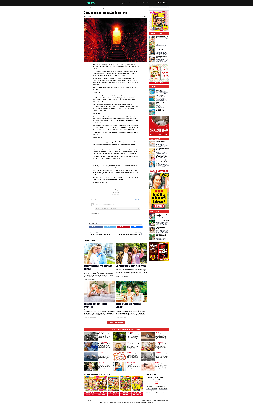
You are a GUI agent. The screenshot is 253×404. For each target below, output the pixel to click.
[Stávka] (102, 208)
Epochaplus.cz (152, 391)
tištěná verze (90, 392)
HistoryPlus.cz (162, 395)
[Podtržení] (100, 208)
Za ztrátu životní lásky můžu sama (131, 266)
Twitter (111, 227)
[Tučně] (97, 208)
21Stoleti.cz (159, 393)
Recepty (111, 3)
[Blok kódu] (110, 208)
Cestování (131, 3)
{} (113, 208)
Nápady (117, 3)
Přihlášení (138, 199)
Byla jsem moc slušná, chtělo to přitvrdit (98, 267)
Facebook (96, 227)
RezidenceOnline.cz (153, 395)
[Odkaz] (111, 208)
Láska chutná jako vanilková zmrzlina (128, 305)
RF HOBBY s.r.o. (89, 400)
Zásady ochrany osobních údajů (160, 400)
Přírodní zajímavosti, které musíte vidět (129, 234)
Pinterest (124, 227)
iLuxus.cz (165, 393)
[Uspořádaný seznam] (104, 208)
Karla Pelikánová (87, 16)
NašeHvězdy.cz (151, 386)
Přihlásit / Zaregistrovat (161, 3)
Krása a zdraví (103, 3)
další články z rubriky (116, 322)
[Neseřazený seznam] (106, 208)
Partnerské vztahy (140, 3)
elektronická (90, 394)
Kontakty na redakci (146, 400)
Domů (85, 8)
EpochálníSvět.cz (163, 388)
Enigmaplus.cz (161, 391)
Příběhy (148, 3)
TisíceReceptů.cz (150, 393)
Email (137, 227)
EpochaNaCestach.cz (151, 388)
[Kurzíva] (98, 208)
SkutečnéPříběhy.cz (161, 386)
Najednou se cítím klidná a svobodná (95, 305)
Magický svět (124, 3)
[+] (115, 208)
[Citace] (108, 208)
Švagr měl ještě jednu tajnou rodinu (101, 234)
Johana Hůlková (92, 317)
